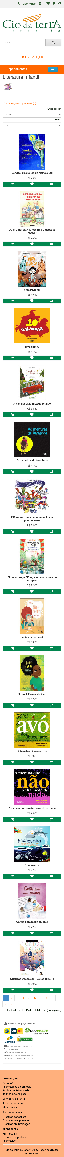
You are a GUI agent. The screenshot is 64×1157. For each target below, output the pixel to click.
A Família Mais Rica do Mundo (32, 403)
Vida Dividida (32, 289)
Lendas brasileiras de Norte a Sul (32, 172)
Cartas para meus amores (32, 921)
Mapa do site (10, 1107)
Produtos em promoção (16, 1123)
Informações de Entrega (17, 1086)
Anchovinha (32, 865)
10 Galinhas (32, 346)
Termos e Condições (15, 1093)
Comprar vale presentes (17, 1120)
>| (12, 1004)
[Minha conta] (41, 3)
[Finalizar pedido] (59, 3)
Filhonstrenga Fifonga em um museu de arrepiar (32, 579)
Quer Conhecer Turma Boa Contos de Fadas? (32, 231)
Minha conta (10, 1133)
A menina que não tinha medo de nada (32, 807)
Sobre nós (9, 1083)
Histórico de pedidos (14, 1137)
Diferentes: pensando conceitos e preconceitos (32, 519)
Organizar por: (54, 109)
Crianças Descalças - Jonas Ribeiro (32, 978)
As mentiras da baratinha (32, 460)
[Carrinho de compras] (53, 3)
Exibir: (58, 119)
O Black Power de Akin (32, 694)
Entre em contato (13, 1103)
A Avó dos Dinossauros (32, 751)
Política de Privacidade (16, 1090)
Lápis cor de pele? (32, 637)
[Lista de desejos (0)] (48, 3)
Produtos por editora (14, 1116)
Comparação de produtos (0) (19, 103)
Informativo (9, 1140)
